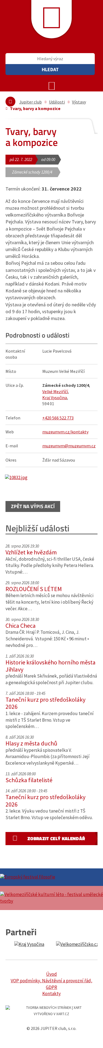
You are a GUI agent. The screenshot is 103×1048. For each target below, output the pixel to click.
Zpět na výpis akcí (33, 506)
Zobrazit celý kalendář (56, 838)
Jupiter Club (51, 19)
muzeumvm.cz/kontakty (65, 431)
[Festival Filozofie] (51, 877)
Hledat (50, 69)
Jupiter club (30, 102)
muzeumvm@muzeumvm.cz (69, 445)
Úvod (51, 974)
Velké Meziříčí (55, 391)
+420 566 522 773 (58, 418)
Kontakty (51, 994)
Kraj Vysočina (54, 397)
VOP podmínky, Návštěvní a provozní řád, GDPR (51, 984)
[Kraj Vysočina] (29, 944)
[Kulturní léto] (51, 898)
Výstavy (79, 102)
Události (57, 102)
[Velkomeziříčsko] (77, 944)
